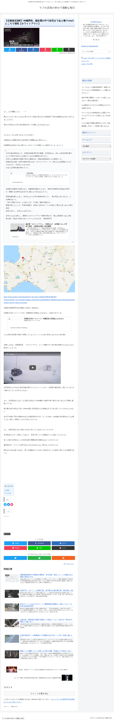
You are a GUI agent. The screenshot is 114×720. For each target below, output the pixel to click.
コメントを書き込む (39, 693)
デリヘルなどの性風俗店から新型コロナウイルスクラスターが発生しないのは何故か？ (96, 115)
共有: (7, 490)
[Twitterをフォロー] (15, 558)
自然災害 (8, 534)
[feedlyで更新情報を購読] (39, 558)
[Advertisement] (39, 68)
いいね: (8, 493)
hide (11, 486)
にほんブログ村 (86, 64)
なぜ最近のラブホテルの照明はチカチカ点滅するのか (96, 106)
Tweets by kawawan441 (90, 46)
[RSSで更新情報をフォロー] (63, 558)
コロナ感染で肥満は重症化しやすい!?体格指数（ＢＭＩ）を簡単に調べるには (96, 124)
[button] (109, 52)
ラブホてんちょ (96, 22)
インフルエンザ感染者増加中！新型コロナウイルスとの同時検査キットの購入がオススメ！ (96, 90)
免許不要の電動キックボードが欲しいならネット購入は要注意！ (96, 99)
